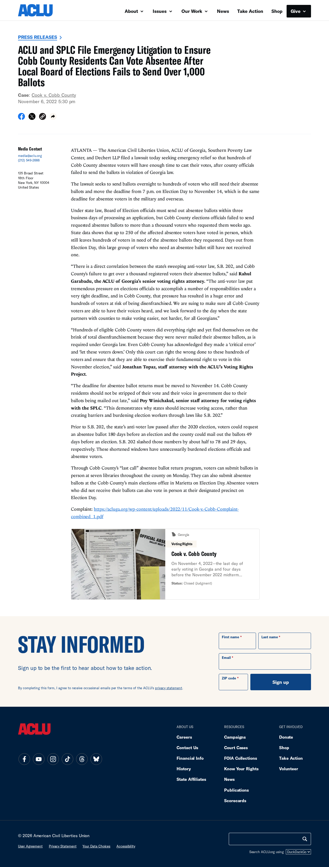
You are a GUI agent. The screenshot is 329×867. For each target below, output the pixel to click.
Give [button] (296, 11)
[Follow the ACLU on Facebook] (24, 759)
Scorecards (235, 800)
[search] (305, 839)
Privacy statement (63, 846)
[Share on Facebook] (21, 118)
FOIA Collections (240, 758)
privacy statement (168, 688)
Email (226, 658)
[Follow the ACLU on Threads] (82, 759)
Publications (236, 790)
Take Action (250, 11)
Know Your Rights (241, 768)
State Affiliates (191, 779)
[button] (42, 117)
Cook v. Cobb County (54, 95)
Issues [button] (160, 11)
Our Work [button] (192, 11)
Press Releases (37, 37)
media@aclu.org (30, 156)
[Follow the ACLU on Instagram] (53, 759)
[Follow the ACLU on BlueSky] (96, 759)
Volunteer (288, 768)
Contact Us (187, 747)
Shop (276, 11)
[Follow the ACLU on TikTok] (67, 759)
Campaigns (235, 737)
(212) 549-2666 (29, 160)
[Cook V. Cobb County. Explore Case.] (165, 564)
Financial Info (190, 758)
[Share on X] (32, 118)
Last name (269, 637)
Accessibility (125, 846)
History (184, 768)
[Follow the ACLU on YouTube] (38, 759)
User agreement (30, 846)
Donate (286, 737)
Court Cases (236, 747)
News (223, 11)
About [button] (132, 11)
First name (230, 637)
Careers (184, 737)
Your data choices (96, 846)
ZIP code (229, 678)
